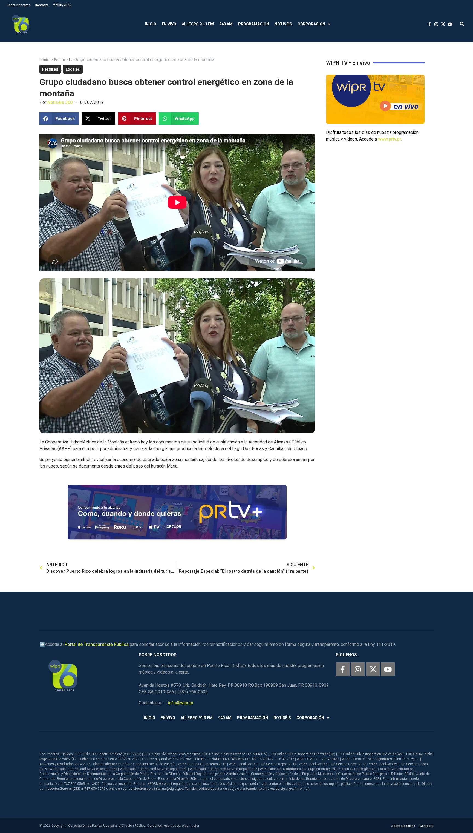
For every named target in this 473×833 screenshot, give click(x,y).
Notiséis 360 (60, 102)
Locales (73, 69)
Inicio (150, 24)
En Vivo (169, 24)
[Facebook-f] (343, 669)
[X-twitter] (373, 669)
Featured (62, 60)
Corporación (311, 24)
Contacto (42, 5)
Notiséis (283, 24)
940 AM (226, 24)
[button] (461, 24)
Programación (253, 24)
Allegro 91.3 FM (198, 24)
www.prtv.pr (389, 139)
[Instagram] (358, 669)
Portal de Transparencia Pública (97, 644)
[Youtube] (388, 669)
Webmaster (190, 826)
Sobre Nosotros (18, 5)
